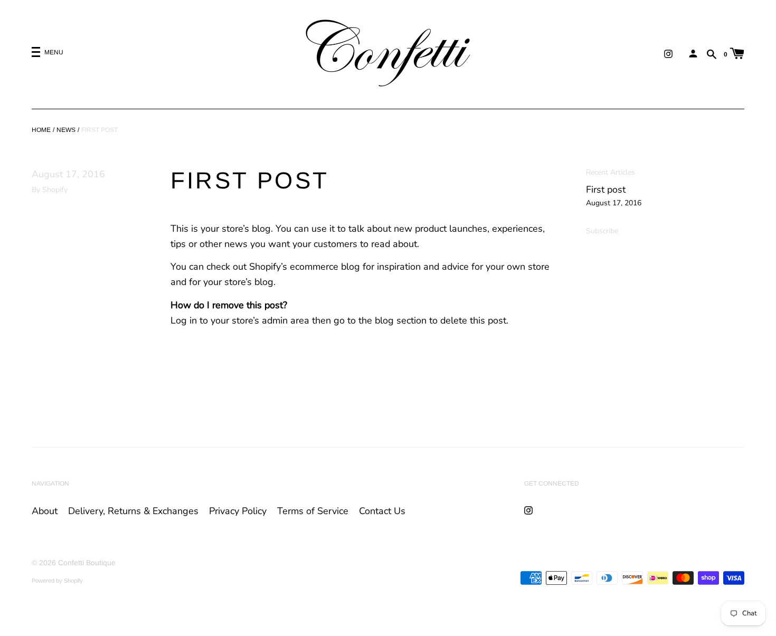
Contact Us (382, 511)
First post (606, 189)
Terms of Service (312, 511)
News (65, 130)
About (45, 511)
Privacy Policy (238, 511)
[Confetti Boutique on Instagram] (668, 53)
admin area (285, 320)
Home (41, 130)
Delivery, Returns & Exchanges (133, 511)
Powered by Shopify (57, 580)
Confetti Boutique (87, 562)
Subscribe (602, 231)
